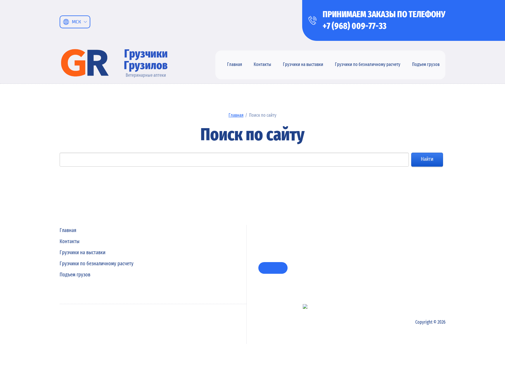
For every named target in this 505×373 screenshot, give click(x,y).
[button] (273, 268)
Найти (427, 159)
